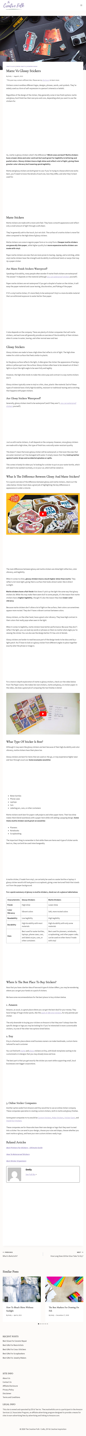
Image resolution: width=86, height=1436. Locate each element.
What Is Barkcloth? (10, 1254)
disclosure (45, 80)
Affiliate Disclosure (10, 1386)
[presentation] (22, 1289)
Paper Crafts (21, 66)
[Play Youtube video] (43, 514)
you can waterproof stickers (58, 277)
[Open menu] (81, 5)
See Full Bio (30, 1174)
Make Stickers (57, 1117)
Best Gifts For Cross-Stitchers (14, 1349)
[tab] (38, 1323)
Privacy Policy (8, 1389)
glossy (31, 1051)
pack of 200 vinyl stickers (51, 1013)
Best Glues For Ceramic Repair (15, 1341)
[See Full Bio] (36, 1174)
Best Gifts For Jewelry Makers (14, 1358)
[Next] (80, 1299)
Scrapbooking (32, 66)
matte (23, 1051)
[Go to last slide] (6, 1299)
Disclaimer (7, 1393)
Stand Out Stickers (14, 1121)
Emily (10, 76)
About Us (6, 1378)
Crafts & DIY (10, 66)
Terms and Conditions (11, 1397)
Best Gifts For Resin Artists (13, 1345)
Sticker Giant (69, 1117)
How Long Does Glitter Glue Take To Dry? (67, 1254)
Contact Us (7, 1382)
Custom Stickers (44, 1117)
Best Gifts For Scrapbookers (14, 1353)
